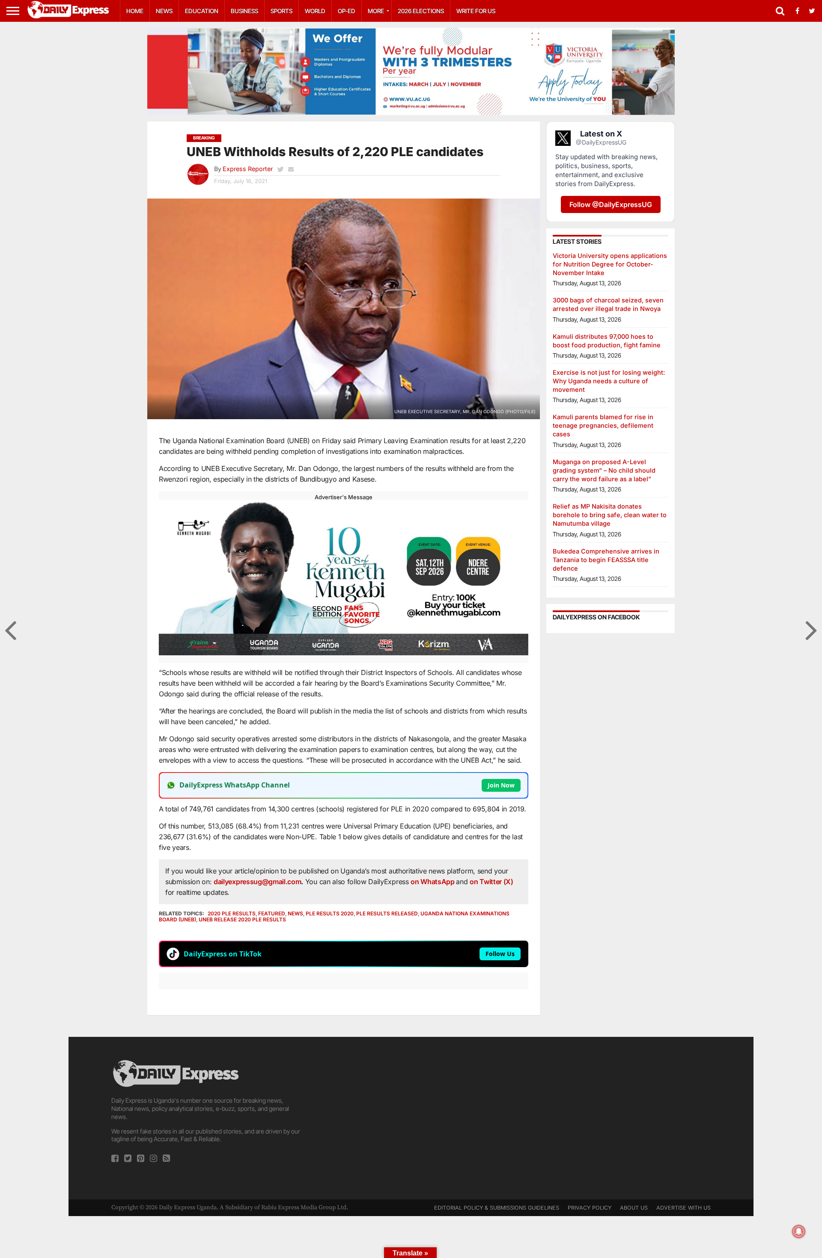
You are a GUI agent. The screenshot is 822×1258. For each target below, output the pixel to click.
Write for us (475, 11)
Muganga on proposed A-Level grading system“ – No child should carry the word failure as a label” (604, 470)
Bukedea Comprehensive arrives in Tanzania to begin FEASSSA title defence (606, 560)
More (376, 11)
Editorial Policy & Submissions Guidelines (496, 1208)
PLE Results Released (387, 913)
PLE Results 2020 (330, 913)
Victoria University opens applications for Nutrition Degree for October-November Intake (610, 264)
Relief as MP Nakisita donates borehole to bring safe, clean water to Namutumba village (610, 515)
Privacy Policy (589, 1208)
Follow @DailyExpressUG (610, 204)
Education (201, 11)
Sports (281, 11)
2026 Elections (421, 11)
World (315, 11)
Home (134, 11)
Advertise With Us (683, 1208)
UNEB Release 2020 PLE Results (242, 919)
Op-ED (346, 11)
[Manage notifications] (799, 1231)
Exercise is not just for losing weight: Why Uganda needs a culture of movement (609, 381)
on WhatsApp (433, 881)
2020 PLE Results (232, 913)
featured (271, 913)
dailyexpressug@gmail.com (257, 881)
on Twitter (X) (491, 881)
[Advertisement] (411, 1118)
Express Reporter (248, 168)
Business (244, 11)
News (164, 11)
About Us (634, 1208)
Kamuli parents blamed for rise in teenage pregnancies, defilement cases (603, 425)
